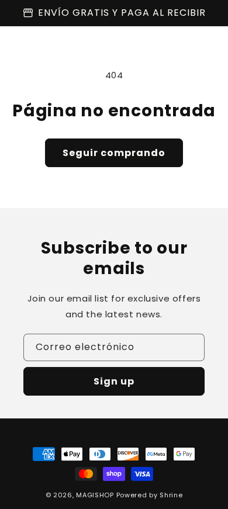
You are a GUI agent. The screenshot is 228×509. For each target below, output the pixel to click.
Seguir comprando (114, 153)
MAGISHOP (95, 495)
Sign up (114, 381)
